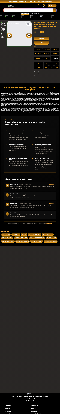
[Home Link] (12, 6)
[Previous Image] (9, 35)
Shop (5, 6)
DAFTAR (41, 38)
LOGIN (41, 42)
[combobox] (28, 10)
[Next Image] (29, 35)
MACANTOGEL (5, 92)
